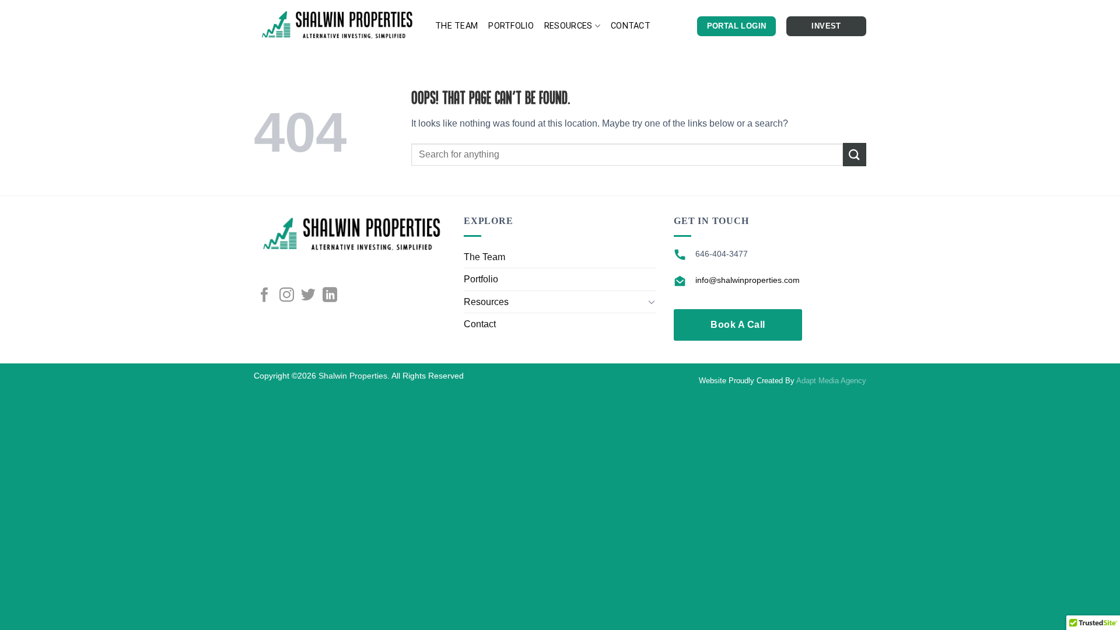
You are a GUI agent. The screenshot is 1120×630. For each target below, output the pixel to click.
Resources (568, 26)
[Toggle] (651, 302)
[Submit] (854, 154)
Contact (630, 26)
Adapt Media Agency (831, 380)
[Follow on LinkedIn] (330, 296)
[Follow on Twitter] (308, 296)
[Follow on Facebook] (264, 296)
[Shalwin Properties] (336, 26)
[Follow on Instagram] (286, 296)
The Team (456, 26)
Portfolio (511, 26)
